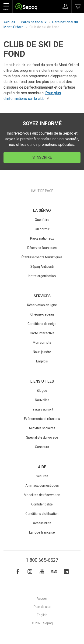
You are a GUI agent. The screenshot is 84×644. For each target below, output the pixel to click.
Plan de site (42, 607)
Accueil (9, 22)
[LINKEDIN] (66, 571)
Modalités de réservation (42, 495)
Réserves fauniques (42, 248)
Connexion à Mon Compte (65, 6)
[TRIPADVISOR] (54, 571)
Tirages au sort (42, 409)
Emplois (42, 361)
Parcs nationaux (34, 22)
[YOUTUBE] (42, 571)
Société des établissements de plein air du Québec (26, 7)
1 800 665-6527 (42, 560)
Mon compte (42, 342)
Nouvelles (42, 400)
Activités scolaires (42, 428)
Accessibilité (42, 523)
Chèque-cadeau (42, 314)
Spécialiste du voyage (42, 437)
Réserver (77, 6)
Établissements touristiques (42, 257)
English (42, 615)
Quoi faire (42, 220)
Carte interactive (42, 333)
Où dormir (42, 229)
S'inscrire (42, 157)
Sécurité (42, 476)
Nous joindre (42, 352)
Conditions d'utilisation (42, 514)
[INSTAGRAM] (29, 571)
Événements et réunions (42, 419)
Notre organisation (42, 276)
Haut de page (42, 191)
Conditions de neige (42, 324)
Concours (42, 447)
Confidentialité (42, 504)
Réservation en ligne (42, 305)
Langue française (42, 532)
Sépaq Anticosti (42, 266)
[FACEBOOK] (17, 571)
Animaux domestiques (42, 485)
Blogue (42, 390)
